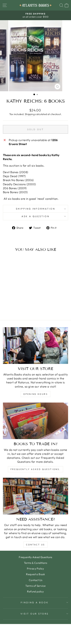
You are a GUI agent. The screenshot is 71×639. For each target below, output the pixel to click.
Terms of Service (35, 585)
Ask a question (35, 216)
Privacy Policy (35, 568)
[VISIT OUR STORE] (35, 345)
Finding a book (35, 602)
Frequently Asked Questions (35, 557)
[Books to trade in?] (35, 421)
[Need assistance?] (35, 496)
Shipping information (35, 208)
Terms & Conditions (35, 562)
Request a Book (35, 574)
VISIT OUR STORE (35, 613)
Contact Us (35, 544)
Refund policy (35, 591)
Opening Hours (35, 394)
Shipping (30, 114)
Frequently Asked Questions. (35, 469)
